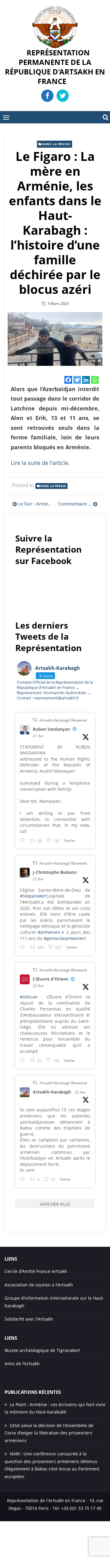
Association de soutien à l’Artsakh (39, 1285)
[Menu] (6, 117)
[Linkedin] (86, 380)
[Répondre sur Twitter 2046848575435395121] (23, 1060)
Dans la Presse (56, 144)
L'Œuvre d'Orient (50, 979)
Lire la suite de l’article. (40, 462)
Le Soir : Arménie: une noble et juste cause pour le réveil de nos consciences (35, 504)
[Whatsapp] (95, 380)
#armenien (49, 932)
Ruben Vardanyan (51, 729)
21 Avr (38, 735)
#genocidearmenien (64, 938)
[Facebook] (68, 380)
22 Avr (38, 879)
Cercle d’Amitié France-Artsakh (36, 1271)
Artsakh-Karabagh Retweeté (63, 720)
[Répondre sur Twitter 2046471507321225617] (23, 840)
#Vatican (29, 997)
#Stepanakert (33, 896)
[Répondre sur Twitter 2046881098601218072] (23, 1179)
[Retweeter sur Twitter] (35, 720)
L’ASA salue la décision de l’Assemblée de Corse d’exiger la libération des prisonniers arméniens (49, 1432)
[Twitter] (77, 380)
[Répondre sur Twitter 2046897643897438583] (23, 947)
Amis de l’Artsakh (22, 1363)
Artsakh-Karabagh (52, 1092)
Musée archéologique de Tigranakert (42, 1350)
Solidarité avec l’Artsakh (29, 1319)
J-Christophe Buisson (55, 872)
